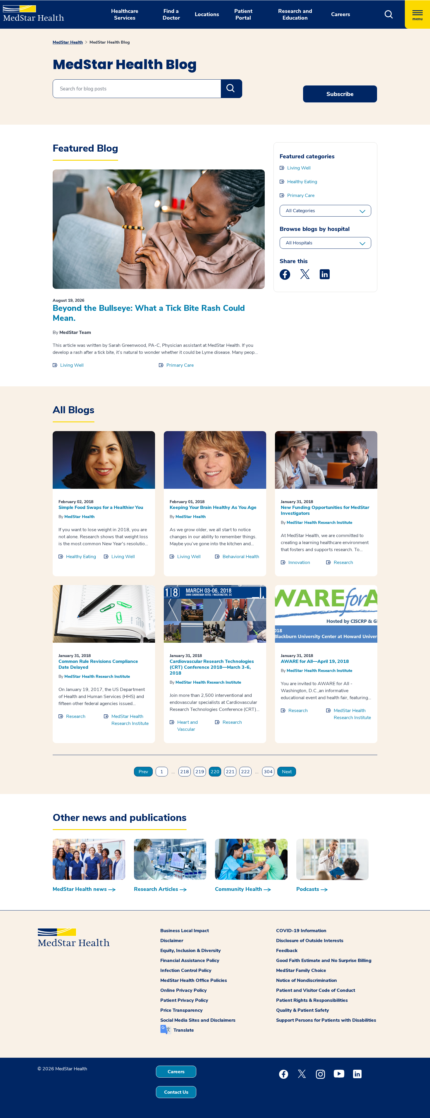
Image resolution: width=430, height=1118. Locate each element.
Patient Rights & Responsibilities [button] (312, 1000)
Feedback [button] (286, 950)
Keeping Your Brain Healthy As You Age (213, 507)
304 (268, 772)
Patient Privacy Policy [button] (184, 1000)
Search (231, 88)
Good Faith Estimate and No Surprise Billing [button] (323, 960)
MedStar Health (68, 42)
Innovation (299, 562)
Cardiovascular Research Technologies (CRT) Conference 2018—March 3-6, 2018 (212, 667)
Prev (143, 772)
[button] (389, 14)
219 (199, 772)
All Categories (300, 211)
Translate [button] (183, 1030)
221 (230, 772)
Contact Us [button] (176, 1092)
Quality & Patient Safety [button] (302, 1010)
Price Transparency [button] (181, 1010)
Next (287, 772)
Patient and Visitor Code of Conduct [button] (315, 990)
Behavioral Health (241, 556)
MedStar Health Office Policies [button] (193, 980)
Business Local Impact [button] (184, 930)
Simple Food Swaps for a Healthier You (101, 507)
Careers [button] (340, 14)
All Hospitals (299, 243)
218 (184, 772)
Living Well (72, 365)
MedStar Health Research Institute (319, 522)
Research (343, 562)
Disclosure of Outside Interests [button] (309, 940)
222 (245, 772)
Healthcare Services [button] (124, 14)
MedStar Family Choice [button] (301, 970)
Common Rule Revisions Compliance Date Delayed (98, 664)
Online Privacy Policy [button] (183, 990)
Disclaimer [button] (171, 940)
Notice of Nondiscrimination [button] (306, 980)
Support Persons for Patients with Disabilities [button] (326, 1020)
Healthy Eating (302, 182)
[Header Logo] (30, 10)
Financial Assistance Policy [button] (189, 960)
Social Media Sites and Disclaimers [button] (197, 1020)
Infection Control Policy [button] (185, 970)
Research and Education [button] (295, 14)
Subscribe (340, 94)
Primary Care (180, 365)
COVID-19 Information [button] (301, 930)
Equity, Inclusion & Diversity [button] (190, 950)
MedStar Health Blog (110, 42)
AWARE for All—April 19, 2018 (315, 661)
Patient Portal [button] (243, 14)
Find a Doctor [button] (171, 14)
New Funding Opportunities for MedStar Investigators (325, 510)
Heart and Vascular (187, 726)
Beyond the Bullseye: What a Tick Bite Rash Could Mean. (149, 313)
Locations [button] (207, 14)
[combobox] (147, 88)
